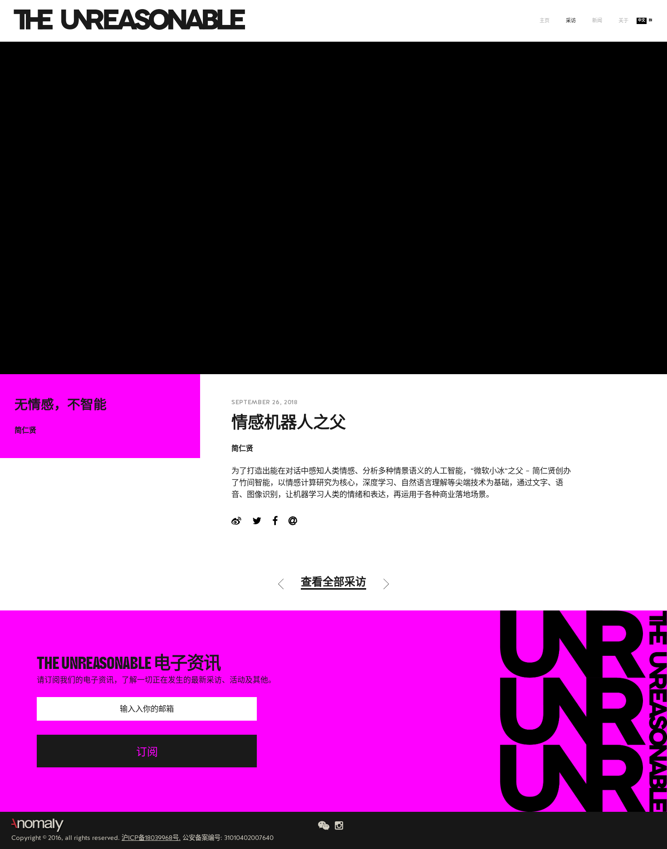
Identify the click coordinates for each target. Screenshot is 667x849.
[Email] (298, 521)
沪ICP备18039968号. (151, 838)
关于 (623, 21)
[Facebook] (280, 521)
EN (650, 20)
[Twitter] (262, 521)
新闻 (597, 21)
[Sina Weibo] (241, 521)
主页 (544, 21)
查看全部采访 (333, 583)
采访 (571, 21)
